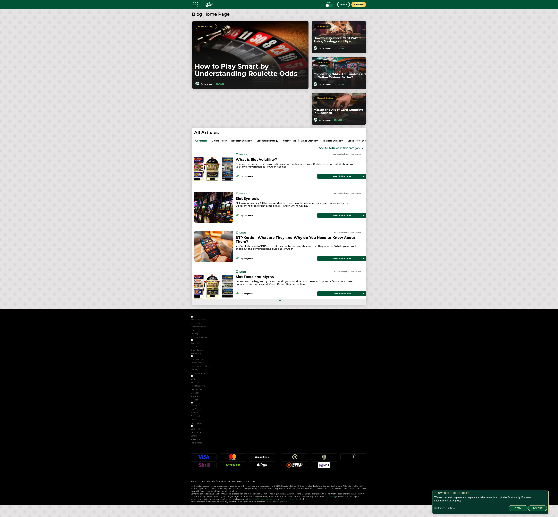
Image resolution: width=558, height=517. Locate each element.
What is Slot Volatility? (256, 159)
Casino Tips (322, 62)
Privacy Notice (197, 363)
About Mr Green (198, 320)
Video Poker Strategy (360, 140)
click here (329, 496)
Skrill (203, 465)
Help (353, 458)
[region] (490, 502)
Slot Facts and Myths (255, 277)
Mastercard (233, 458)
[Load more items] (279, 302)
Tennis (193, 419)
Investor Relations (199, 337)
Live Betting (196, 409)
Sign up (359, 4)
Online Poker (196, 429)
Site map (194, 334)
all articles (201, 140)
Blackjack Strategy (325, 98)
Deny (518, 508)
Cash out (195, 346)
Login (343, 4)
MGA (324, 465)
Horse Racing (197, 423)
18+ (295, 458)
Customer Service (198, 327)
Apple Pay (262, 465)
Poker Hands (196, 443)
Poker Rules (196, 439)
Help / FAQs (196, 353)
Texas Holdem (197, 432)
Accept (537, 508)
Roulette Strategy (205, 26)
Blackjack (195, 400)
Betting (194, 406)
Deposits (194, 343)
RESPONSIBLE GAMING (203, 340)
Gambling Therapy (256, 499)
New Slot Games (198, 386)
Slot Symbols (247, 198)
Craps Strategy (309, 140)
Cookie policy (454, 500)
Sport (195, 403)
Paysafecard (262, 458)
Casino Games (197, 389)
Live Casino (196, 393)
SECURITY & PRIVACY (202, 356)
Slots (193, 379)
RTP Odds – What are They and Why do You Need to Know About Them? (295, 240)
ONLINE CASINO (200, 376)
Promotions (196, 323)
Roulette (194, 396)
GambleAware (271, 499)
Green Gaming (197, 350)
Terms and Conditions (200, 366)
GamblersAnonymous (290, 499)
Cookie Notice (197, 359)
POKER (196, 426)
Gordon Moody (295, 465)
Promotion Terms (198, 373)
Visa (203, 458)
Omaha (194, 436)
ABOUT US (198, 317)
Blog (193, 330)
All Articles (206, 132)
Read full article (342, 176)
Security (194, 370)
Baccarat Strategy (241, 140)
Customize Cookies (444, 508)
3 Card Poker (322, 26)
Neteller (233, 465)
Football (194, 413)
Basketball (195, 416)
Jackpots (195, 382)
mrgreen (208, 84)
